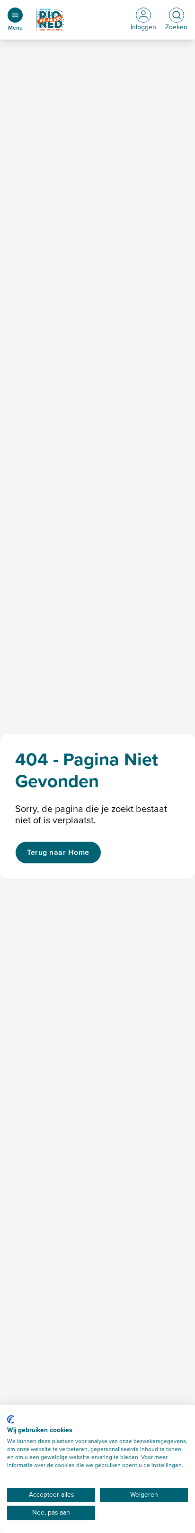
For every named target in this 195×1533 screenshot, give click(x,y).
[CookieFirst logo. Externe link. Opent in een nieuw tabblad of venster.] (10, 1419)
